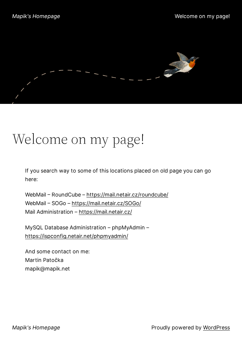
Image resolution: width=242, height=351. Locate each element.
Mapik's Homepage (36, 16)
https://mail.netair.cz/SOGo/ (106, 203)
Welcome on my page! (202, 16)
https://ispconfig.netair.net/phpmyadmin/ (76, 236)
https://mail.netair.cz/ (105, 212)
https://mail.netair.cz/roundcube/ (127, 194)
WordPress (216, 327)
